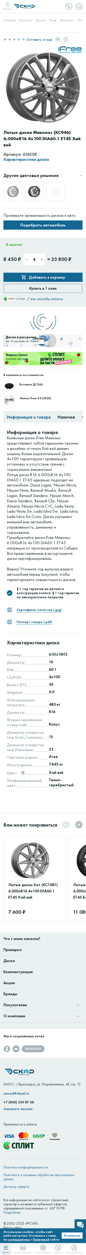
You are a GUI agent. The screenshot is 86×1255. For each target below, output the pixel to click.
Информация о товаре (29, 417)
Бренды (10, 993)
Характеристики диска (26, 159)
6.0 (51, 691)
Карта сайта (12, 1227)
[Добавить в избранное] (57, 39)
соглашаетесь (19, 1239)
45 (51, 684)
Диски (9, 960)
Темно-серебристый (61, 782)
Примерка (12, 949)
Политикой (41, 1239)
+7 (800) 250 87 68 (18, 1102)
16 (51, 661)
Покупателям (15, 1004)
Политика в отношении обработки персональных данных (38, 1177)
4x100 (54, 676)
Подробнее (11, 1212)
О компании (14, 1015)
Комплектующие (18, 971)
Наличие (66, 417)
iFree (53, 756)
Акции (9, 982)
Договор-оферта (16, 1187)
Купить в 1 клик (43, 288)
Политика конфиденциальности (25, 1167)
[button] (79, 824)
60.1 (53, 669)
